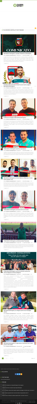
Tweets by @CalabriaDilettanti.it (5, 379)
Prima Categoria (27, 55)
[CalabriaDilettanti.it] (18, 1)
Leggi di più (6, 63)
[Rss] (21, 374)
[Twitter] (17, 374)
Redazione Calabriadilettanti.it (11, 55)
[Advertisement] (18, 19)
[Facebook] (16, 374)
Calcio (4, 51)
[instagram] (19, 374)
